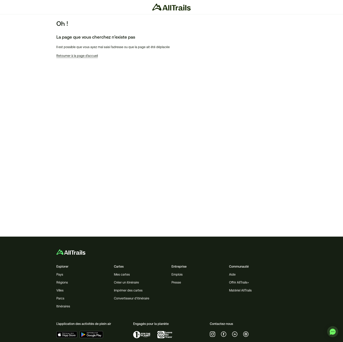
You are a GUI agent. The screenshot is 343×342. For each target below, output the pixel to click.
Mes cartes (122, 274)
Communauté (239, 266)
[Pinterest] (246, 334)
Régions (62, 282)
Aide (232, 274)
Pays (59, 274)
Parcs (60, 298)
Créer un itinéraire (126, 282)
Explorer (62, 266)
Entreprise (179, 266)
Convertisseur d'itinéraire (131, 298)
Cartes (119, 266)
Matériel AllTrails (240, 290)
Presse (176, 282)
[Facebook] (223, 334)
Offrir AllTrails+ (239, 282)
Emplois (177, 274)
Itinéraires (63, 306)
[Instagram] (212, 334)
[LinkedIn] (235, 334)
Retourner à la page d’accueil (77, 56)
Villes (60, 290)
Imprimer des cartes (128, 290)
